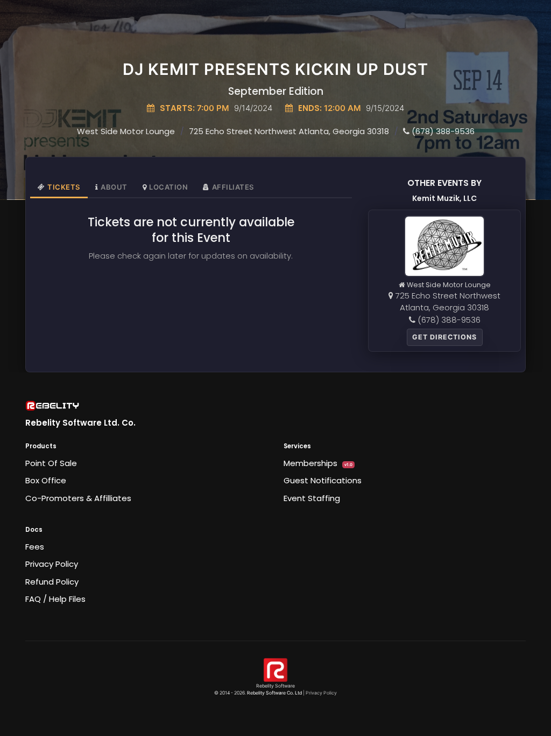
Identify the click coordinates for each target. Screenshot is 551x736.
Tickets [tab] (63, 187)
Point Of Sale (51, 463)
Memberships (318, 463)
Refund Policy (52, 581)
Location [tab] (168, 187)
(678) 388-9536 (442, 131)
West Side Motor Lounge (126, 131)
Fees (34, 546)
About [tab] (114, 187)
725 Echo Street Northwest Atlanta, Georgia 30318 (289, 131)
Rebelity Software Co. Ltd (274, 693)
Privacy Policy (51, 564)
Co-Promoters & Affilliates (78, 498)
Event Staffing (312, 498)
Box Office (45, 480)
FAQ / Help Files (55, 599)
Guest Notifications (323, 480)
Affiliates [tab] (233, 187)
